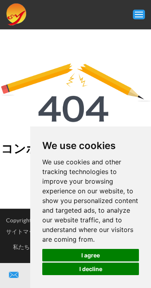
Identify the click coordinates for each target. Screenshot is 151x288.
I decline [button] (90, 268)
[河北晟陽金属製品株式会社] (16, 14)
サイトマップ (23, 231)
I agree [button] (90, 255)
